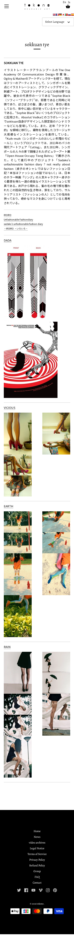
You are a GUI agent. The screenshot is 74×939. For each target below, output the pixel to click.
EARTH (8, 506)
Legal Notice (37, 848)
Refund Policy (37, 865)
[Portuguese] (66, 15)
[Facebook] (26, 890)
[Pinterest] (55, 890)
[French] (57, 15)
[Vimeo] (41, 890)
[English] (54, 15)
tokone (40, 903)
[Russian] (69, 15)
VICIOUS (9, 408)
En (64, 2)
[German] (60, 15)
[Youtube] (33, 890)
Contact (37, 882)
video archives (37, 842)
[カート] (68, 6)
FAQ (37, 877)
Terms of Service (37, 854)
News (37, 837)
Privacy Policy (37, 860)
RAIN (7, 647)
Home (37, 831)
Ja (69, 2)
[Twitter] (19, 890)
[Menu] (6, 7)
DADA (7, 240)
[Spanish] (72, 15)
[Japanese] (63, 15)
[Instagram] (48, 890)
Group (37, 871)
